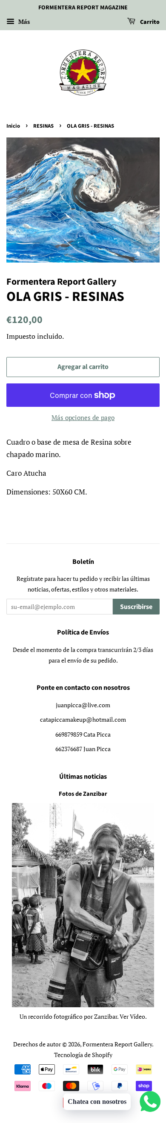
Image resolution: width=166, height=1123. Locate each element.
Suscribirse (136, 607)
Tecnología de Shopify (83, 1055)
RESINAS (43, 126)
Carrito (149, 22)
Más (23, 21)
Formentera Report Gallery (117, 1044)
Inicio (13, 126)
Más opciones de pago (83, 417)
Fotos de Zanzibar (83, 793)
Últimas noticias (83, 776)
